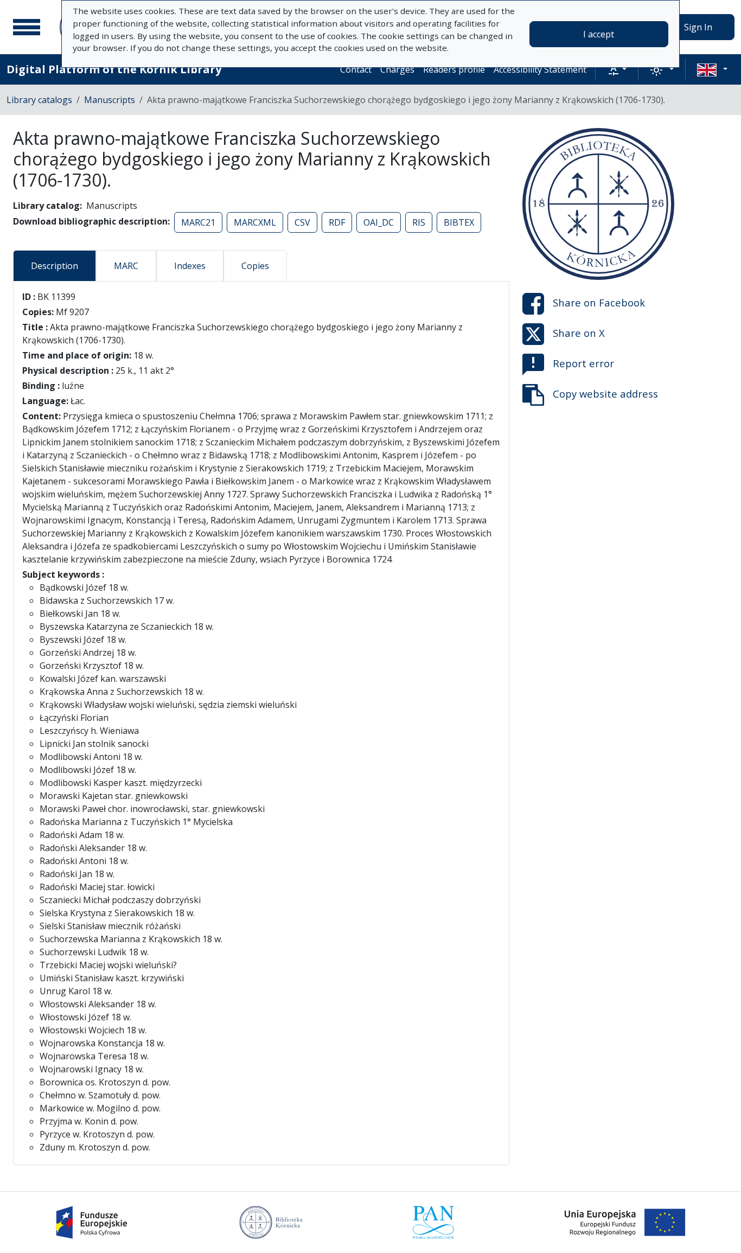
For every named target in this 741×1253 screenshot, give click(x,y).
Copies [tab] (255, 266)
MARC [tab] (126, 266)
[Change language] (712, 69)
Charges (397, 69)
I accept (598, 34)
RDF (337, 222)
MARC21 (198, 222)
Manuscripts (109, 100)
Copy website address (605, 393)
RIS (418, 222)
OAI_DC (378, 222)
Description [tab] (54, 266)
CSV (302, 222)
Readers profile (454, 69)
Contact (356, 69)
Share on (599, 302)
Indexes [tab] (190, 266)
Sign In (698, 27)
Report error (583, 363)
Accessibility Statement (540, 69)
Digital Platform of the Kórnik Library (114, 69)
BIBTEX (459, 222)
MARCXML (255, 222)
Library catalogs (39, 100)
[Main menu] (27, 27)
